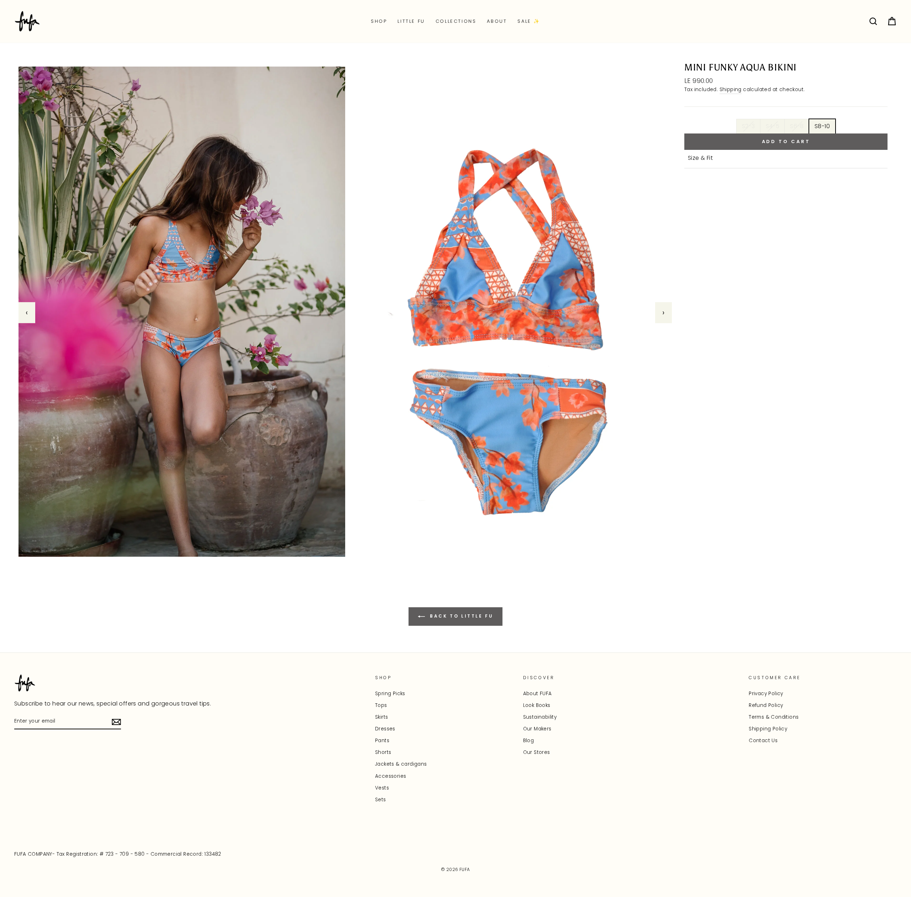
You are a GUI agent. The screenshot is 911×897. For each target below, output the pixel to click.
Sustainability (540, 717)
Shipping (731, 89)
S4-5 (773, 126)
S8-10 (822, 126)
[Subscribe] (116, 721)
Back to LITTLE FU (461, 616)
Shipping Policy (768, 728)
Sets (380, 799)
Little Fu (411, 21)
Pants (382, 740)
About (497, 21)
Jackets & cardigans (401, 764)
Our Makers (537, 728)
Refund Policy (766, 705)
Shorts (383, 752)
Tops (381, 705)
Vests (382, 788)
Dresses (385, 728)
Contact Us (763, 740)
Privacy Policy (766, 693)
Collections (456, 21)
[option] (345, 312)
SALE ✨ (528, 21)
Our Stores (536, 752)
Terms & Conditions (774, 717)
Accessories (390, 776)
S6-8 (797, 126)
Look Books (537, 705)
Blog (528, 740)
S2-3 (748, 126)
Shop (379, 21)
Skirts (381, 717)
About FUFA (537, 693)
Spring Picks (390, 693)
